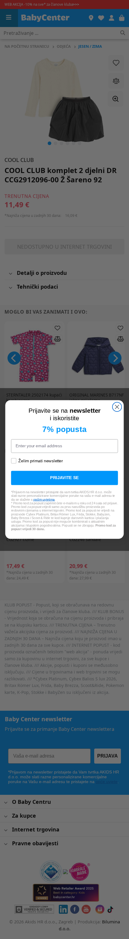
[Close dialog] (117, 407)
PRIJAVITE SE (64, 478)
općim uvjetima (44, 499)
